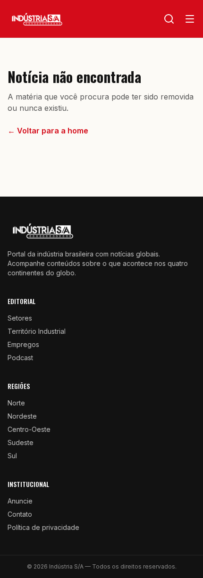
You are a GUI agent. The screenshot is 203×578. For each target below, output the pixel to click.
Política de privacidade (43, 527)
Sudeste (21, 442)
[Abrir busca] (169, 18)
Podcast (20, 358)
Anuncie (20, 501)
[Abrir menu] (189, 18)
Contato (20, 514)
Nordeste (22, 416)
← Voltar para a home (48, 130)
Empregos (23, 344)
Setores (20, 318)
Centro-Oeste (29, 429)
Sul (12, 456)
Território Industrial (37, 331)
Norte (16, 403)
